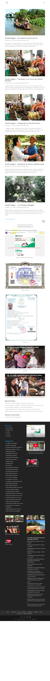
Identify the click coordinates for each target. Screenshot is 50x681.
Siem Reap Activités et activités (12, 491)
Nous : (8, 612)
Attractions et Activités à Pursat (13, 449)
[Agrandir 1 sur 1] (43, 426)
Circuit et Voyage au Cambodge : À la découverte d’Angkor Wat (18, 407)
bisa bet (7, 417)
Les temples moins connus (12, 479)
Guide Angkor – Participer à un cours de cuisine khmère (24, 80)
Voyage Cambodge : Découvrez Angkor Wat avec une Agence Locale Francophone (22, 409)
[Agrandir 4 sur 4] (43, 521)
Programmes (13, 612)
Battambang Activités (10, 451)
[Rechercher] (43, 221)
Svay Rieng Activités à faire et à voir (13, 497)
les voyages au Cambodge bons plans (14, 481)
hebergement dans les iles (12, 453)
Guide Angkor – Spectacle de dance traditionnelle (24, 164)
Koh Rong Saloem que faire (12, 471)
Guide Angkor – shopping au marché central (22, 123)
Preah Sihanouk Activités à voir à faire (14, 487)
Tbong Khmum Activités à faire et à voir (14, 503)
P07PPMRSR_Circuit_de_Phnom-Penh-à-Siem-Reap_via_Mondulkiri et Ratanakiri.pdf (35, 560)
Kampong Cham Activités (11, 455)
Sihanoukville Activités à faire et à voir (14, 493)
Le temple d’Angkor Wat (15, 417)
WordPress (34, 619)
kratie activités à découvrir (11, 473)
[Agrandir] (43, 231)
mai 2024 (8, 432)
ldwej (8, 40)
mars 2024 (8, 436)
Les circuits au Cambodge (11, 477)
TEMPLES (36, 612)
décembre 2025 (9, 428)
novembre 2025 (9, 430)
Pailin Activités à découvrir (11, 485)
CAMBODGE (30, 612)
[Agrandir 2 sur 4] (37, 517)
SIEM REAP (24, 612)
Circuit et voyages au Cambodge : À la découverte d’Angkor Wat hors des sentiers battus (24, 405)
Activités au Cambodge (11, 445)
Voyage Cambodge (27, 613)
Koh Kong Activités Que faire (12, 467)
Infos (19, 612)
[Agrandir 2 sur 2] (21, 517)
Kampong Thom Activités (11, 459)
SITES (41, 612)
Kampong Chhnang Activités (23, 40)
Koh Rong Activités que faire (12, 469)
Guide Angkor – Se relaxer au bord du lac (21, 38)
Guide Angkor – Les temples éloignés (19, 205)
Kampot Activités (9, 461)
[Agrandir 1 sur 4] (30, 517)
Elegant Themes (21, 619)
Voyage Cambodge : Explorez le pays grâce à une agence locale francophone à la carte (24, 411)
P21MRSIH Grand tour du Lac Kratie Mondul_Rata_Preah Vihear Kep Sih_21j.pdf (35, 595)
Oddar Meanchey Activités (11, 483)
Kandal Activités (9, 463)
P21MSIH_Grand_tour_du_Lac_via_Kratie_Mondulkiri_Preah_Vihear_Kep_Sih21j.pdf (36, 601)
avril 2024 (8, 434)
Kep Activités (9, 465)
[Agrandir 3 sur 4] (43, 517)
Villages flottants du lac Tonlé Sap (13, 509)
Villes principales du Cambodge (13, 511)
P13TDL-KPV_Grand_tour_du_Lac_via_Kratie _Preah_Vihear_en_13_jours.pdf (34, 583)
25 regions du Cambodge (11, 443)
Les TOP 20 (19, 613)
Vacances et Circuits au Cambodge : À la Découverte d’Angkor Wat (19, 403)
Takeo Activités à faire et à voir (12, 501)
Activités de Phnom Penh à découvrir (14, 447)
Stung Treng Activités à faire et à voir (14, 495)
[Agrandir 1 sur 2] (12, 517)
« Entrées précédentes (10, 219)
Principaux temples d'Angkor (12, 489)
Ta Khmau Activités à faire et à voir (13, 499)
